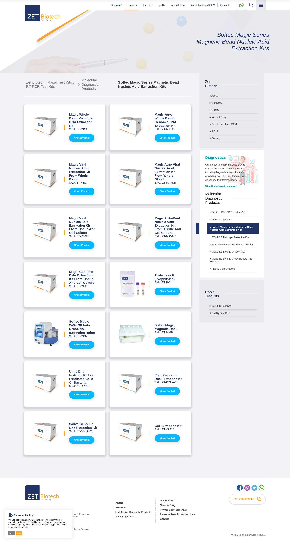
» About (213, 95)
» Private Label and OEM (223, 124)
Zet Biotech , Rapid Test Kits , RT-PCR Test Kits (50, 84)
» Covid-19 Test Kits (220, 305)
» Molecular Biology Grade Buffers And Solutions (231, 260)
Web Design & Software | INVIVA (248, 534)
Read (12, 533)
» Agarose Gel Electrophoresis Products (232, 244)
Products (132, 5)
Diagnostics (167, 500)
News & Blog (177, 5)
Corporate (116, 5)
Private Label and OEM (202, 5)
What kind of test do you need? (221, 186)
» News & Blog (217, 117)
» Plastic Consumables (222, 268)
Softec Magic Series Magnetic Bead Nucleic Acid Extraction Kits (233, 41)
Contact (224, 5)
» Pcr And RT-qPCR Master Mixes (229, 212)
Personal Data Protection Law (177, 514)
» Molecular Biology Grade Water (228, 251)
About (119, 502)
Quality (161, 5)
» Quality (214, 109)
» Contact (214, 138)
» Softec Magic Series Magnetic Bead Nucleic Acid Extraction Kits (231, 228)
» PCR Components (221, 219)
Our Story (147, 5)
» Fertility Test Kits (219, 313)
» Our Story (215, 102)
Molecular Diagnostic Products (90, 84)
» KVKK (213, 131)
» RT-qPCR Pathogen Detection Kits (229, 237)
